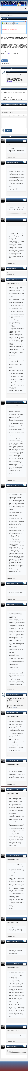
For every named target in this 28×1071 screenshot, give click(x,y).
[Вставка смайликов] (21, 116)
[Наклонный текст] (6, 116)
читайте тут (9, 81)
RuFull (8, 162)
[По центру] (16, 116)
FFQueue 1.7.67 (9, 53)
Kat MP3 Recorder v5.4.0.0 (8, 97)
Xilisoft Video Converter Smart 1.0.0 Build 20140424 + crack (14, 92)
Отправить (8, 130)
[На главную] (14, 3)
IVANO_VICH (9, 694)
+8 (4, 60)
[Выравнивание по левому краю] (13, 116)
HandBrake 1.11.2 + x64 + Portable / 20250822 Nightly (13, 99)
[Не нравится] (2, 60)
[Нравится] (6, 60)
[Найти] (25, 8)
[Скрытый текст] (23, 116)
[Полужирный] (4, 116)
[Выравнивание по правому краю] (18, 116)
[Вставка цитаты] (26, 116)
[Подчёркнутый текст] (8, 116)
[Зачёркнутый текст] (11, 116)
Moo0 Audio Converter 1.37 (8, 94)
